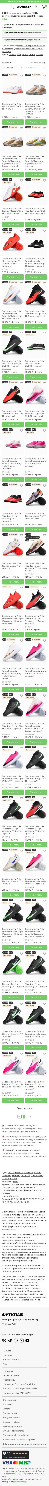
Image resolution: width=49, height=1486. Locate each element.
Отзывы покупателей (14, 1431)
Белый (11, 1172)
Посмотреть (13, 122)
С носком (14, 1196)
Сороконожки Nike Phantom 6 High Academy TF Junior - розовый (35, 1085)
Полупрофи (8, 1187)
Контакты (8, 1371)
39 (39, 1199)
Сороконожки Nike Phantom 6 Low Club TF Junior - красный (35, 211)
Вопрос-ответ (10, 1413)
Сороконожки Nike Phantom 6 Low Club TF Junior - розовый (12, 1084)
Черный (19, 1172)
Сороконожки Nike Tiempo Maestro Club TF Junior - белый (12, 211)
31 (15, 1199)
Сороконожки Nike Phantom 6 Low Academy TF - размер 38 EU (36, 567)
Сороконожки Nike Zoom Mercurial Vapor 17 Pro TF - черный (36, 1034)
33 (21, 1199)
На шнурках (17, 1190)
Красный (28, 1172)
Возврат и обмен (11, 1422)
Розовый (6, 1175)
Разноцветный (9, 1178)
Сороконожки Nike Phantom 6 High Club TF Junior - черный (12, 726)
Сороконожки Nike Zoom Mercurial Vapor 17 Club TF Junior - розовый (36, 672)
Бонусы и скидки (11, 1417)
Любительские (37, 1184)
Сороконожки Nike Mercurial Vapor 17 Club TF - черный (34, 363)
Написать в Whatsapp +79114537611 (20, 1388)
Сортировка (9, 68)
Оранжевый (37, 1175)
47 (28, 1202)
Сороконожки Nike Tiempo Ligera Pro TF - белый (12, 566)
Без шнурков (31, 1190)
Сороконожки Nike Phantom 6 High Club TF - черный (35, 778)
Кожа (15, 1181)
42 (11, 1202)
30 (12, 1199)
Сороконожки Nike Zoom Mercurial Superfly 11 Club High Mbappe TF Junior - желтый (35, 109)
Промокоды (9, 1380)
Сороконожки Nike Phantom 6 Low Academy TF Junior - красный (35, 619)
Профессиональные (25, 1187)
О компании (9, 1400)
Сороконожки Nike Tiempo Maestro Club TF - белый (12, 106)
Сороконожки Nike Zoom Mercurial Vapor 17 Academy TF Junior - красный (13, 619)
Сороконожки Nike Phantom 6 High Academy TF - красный (11, 517)
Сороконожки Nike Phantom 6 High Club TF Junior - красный (35, 313)
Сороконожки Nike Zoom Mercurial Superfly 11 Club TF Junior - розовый (34, 727)
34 (24, 1199)
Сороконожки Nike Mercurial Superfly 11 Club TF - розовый (34, 413)
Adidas (12, 54)
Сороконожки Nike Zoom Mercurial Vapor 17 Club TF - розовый (13, 778)
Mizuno (39, 54)
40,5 (4, 1202)
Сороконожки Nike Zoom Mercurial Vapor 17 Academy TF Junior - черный (13, 933)
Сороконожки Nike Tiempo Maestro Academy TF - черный (13, 984)
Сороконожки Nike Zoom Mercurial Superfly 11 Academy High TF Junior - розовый (12, 463)
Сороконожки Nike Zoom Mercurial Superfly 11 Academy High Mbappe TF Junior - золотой (12, 161)
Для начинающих (20, 1184)
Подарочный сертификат (16, 1435)
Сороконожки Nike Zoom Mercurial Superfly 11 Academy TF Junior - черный (35, 933)
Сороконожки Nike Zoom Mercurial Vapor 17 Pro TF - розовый (36, 881)
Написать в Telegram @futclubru (19, 1384)
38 (36, 1199)
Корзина (7, 1355)
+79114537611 (9, 1324)
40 (42, 1199)
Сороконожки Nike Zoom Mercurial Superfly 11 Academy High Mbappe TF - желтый (35, 161)
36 (30, 1199)
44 (17, 1202)
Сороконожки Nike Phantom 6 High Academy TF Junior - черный (12, 830)
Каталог (7, 1350)
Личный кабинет (11, 1359)
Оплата (6, 1409)
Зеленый (25, 1175)
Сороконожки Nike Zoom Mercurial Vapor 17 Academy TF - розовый (36, 462)
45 (21, 1202)
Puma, (25, 54)
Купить (14, 117)
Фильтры (32, 68)
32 (17, 1199)
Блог (5, 1364)
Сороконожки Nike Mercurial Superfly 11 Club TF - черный (11, 363)
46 (24, 1202)
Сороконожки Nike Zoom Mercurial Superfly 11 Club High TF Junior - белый (12, 315)
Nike (19, 54)
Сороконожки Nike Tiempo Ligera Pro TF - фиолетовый (35, 516)
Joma (32, 54)
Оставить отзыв (11, 1375)
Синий (37, 1172)
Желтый (16, 1175)
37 (33, 1199)
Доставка (8, 1404)
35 (27, 1199)
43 (14, 1202)
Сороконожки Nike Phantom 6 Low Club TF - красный (12, 413)
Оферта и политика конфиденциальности (24, 1444)
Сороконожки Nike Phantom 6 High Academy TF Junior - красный (35, 830)
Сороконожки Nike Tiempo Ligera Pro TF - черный (12, 1034)
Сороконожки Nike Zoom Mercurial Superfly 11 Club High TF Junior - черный (35, 262)
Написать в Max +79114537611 (17, 1393)
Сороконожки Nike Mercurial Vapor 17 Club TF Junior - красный (11, 262)
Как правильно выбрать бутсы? (19, 1439)
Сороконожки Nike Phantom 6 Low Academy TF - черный (36, 984)
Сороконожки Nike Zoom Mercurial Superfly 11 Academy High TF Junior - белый (12, 673)
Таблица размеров (12, 1426)
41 (8, 1202)
